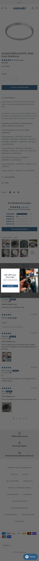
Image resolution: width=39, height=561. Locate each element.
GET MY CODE (10, 285)
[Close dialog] (37, 270)
